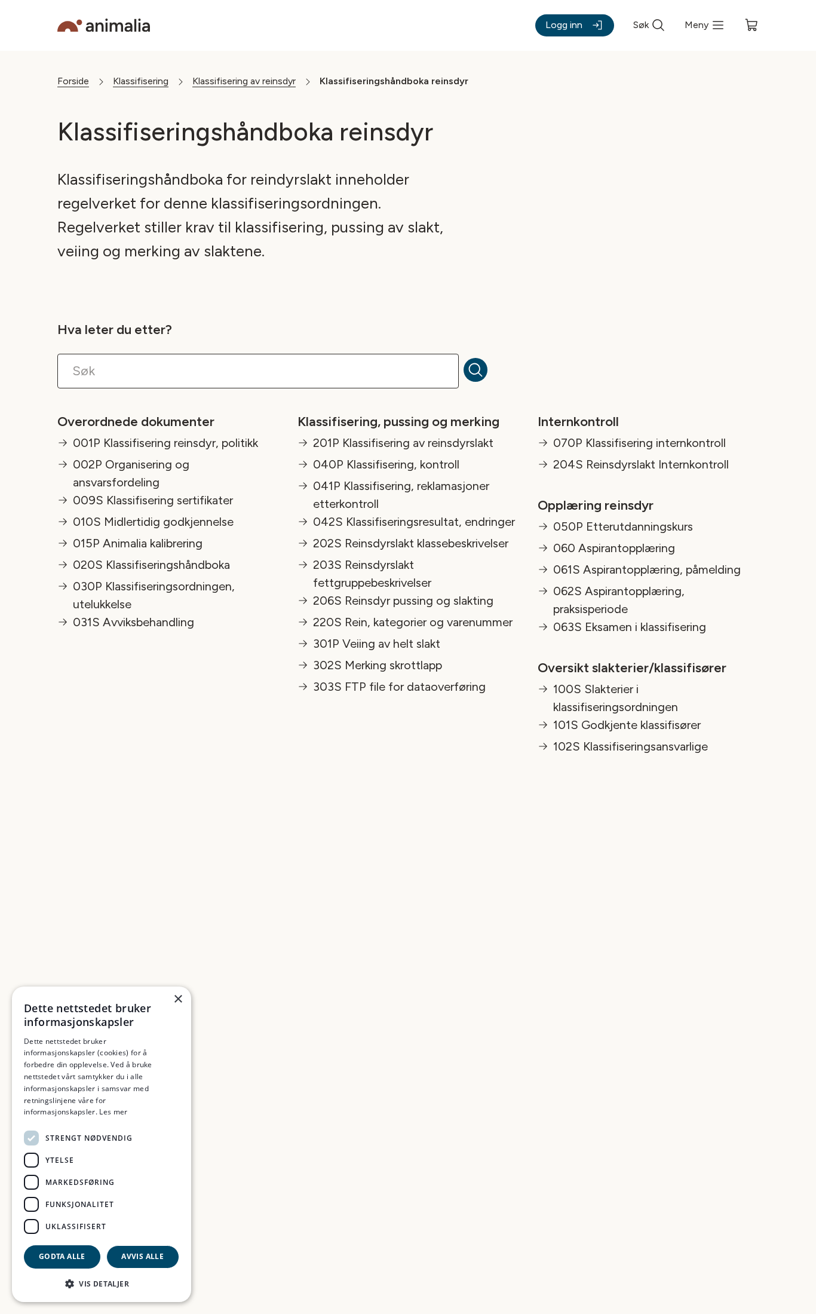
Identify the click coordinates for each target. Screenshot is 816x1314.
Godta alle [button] (62, 1256)
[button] (101, 1283)
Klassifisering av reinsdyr (244, 81)
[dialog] (101, 1144)
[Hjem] (103, 25)
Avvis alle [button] (142, 1256)
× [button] (177, 999)
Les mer (113, 1112)
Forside (73, 81)
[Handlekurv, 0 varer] (751, 25)
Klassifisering (140, 81)
